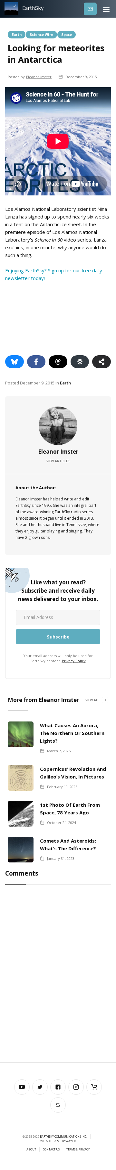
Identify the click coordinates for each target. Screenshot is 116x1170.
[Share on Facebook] (36, 361)
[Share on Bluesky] (14, 361)
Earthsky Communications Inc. (63, 1136)
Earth (17, 34)
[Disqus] (58, 975)
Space (66, 34)
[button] (106, 9)
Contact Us (51, 1149)
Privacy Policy (74, 660)
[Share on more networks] (101, 361)
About (31, 1149)
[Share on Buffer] (80, 361)
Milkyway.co (66, 1141)
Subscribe (90, 9)
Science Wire (41, 34)
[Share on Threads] (58, 361)
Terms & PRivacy (78, 1149)
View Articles (58, 461)
